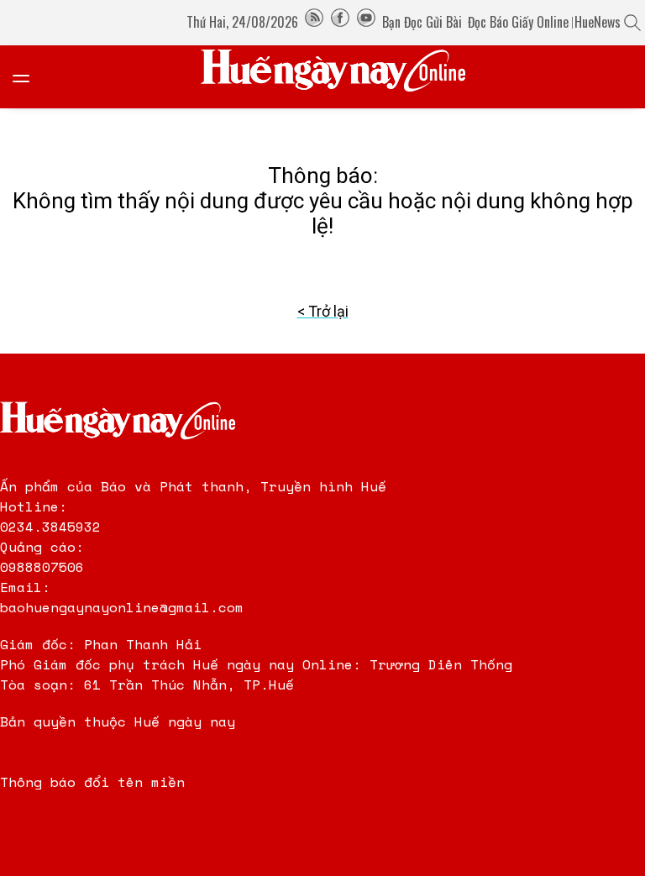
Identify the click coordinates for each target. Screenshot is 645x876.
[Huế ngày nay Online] (343, 76)
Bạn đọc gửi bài (422, 22)
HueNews (597, 22)
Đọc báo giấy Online (518, 22)
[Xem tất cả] (29, 76)
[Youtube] (366, 22)
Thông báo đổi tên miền (92, 782)
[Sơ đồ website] (314, 22)
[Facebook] (340, 22)
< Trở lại (323, 311)
